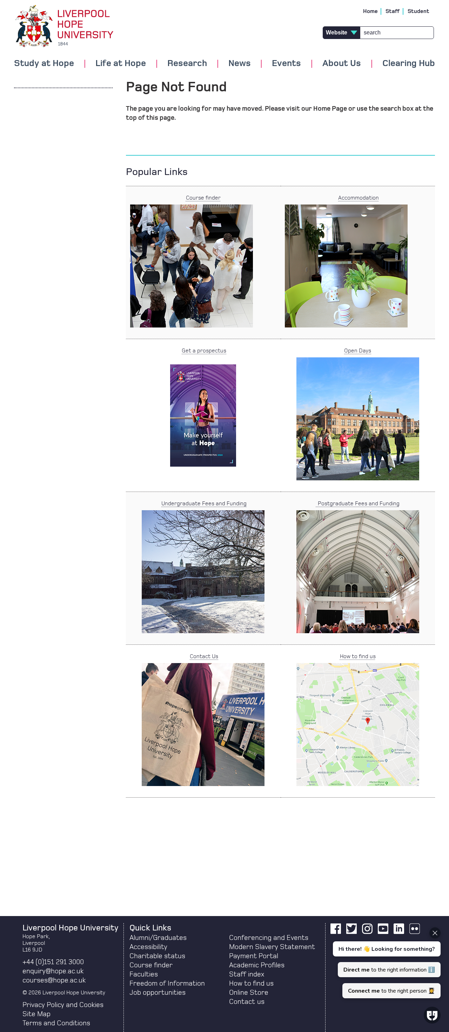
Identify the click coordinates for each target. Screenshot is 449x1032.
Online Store (248, 992)
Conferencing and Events (268, 937)
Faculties (143, 974)
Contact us (246, 1001)
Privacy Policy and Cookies (62, 1004)
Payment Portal (253, 956)
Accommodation (358, 198)
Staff (393, 11)
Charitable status (157, 956)
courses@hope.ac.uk (54, 980)
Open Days (357, 350)
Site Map (36, 1014)
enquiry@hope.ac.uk (52, 971)
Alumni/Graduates (158, 937)
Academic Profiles (256, 965)
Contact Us (204, 656)
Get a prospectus (204, 350)
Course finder (203, 198)
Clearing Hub (408, 63)
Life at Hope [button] (120, 63)
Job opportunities (157, 992)
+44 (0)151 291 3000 (53, 962)
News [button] (239, 63)
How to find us (358, 656)
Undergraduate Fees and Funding (204, 503)
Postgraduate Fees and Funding (358, 503)
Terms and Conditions (56, 1023)
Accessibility (148, 946)
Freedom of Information (167, 983)
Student (418, 11)
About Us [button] (341, 63)
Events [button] (286, 63)
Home (370, 11)
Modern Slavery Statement (272, 946)
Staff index (246, 974)
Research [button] (187, 63)
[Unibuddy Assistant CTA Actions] (386, 963)
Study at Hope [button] (44, 63)
